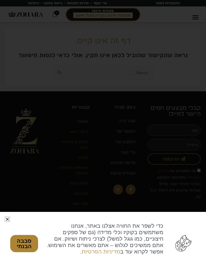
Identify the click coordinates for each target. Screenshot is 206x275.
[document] (103, 137)
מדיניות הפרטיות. (100, 251)
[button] (7, 219)
